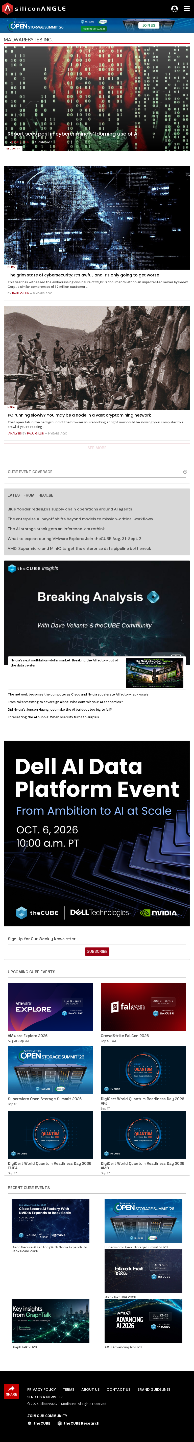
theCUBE (42, 1423)
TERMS (68, 1389)
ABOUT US (90, 1389)
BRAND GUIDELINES (153, 1389)
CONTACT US (118, 1389)
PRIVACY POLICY (41, 1389)
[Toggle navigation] (187, 9)
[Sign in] (174, 9)
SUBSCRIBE (97, 951)
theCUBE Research (82, 1423)
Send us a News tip (44, 1397)
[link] (97, 100)
